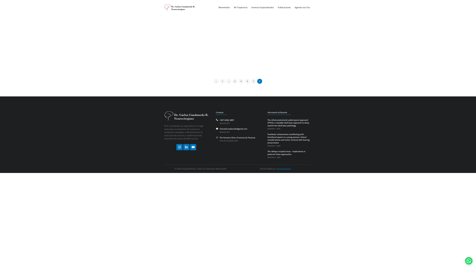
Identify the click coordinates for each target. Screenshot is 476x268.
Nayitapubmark (284, 168)
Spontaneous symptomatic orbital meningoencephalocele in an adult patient (181, 59)
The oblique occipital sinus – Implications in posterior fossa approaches (286, 152)
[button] (469, 261)
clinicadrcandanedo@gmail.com (233, 129)
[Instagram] (179, 147)
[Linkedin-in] (186, 147)
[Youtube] (193, 147)
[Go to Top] (6, 264)
